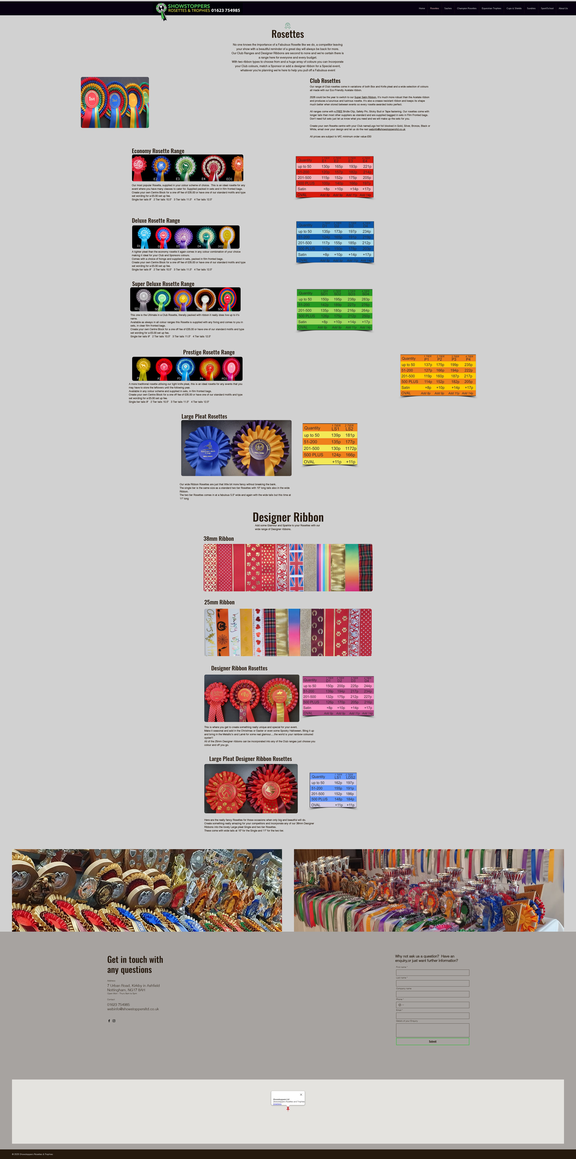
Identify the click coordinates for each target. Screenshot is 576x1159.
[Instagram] (114, 1021)
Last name (402, 977)
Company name (403, 988)
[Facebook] (109, 1021)
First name (402, 967)
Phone (400, 999)
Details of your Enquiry (407, 1021)
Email (399, 1010)
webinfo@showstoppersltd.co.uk (387, 129)
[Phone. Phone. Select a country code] (401, 1005)
